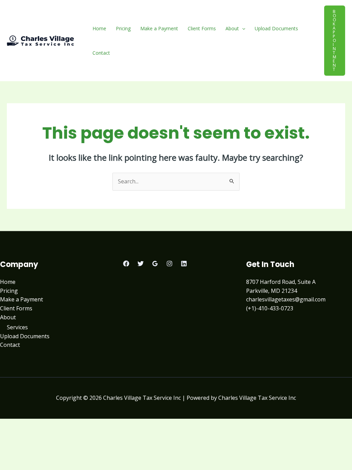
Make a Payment (159, 28)
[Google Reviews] (155, 263)
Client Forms (202, 28)
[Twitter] (141, 263)
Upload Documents (276, 28)
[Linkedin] (184, 263)
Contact (101, 53)
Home (99, 28)
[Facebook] (126, 263)
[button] (242, 28)
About (232, 28)
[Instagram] (169, 263)
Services (17, 327)
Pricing (123, 28)
